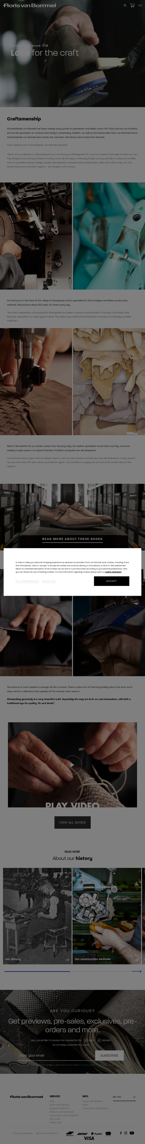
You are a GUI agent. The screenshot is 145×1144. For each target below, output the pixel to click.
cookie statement (113, 572)
